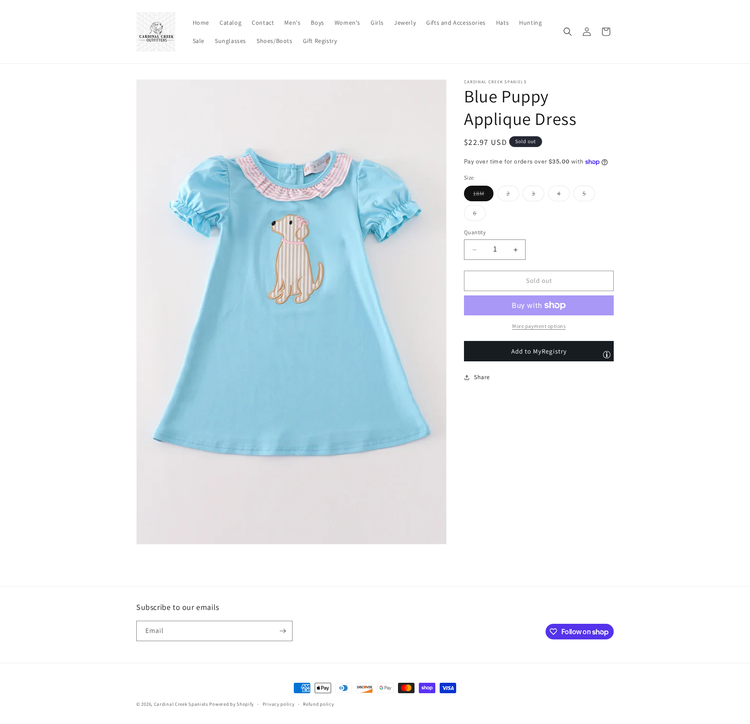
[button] (567, 31)
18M (483, 196)
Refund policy (318, 704)
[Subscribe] (282, 631)
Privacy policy (279, 704)
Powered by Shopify (231, 704)
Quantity (475, 232)
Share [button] (482, 377)
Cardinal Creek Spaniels (181, 704)
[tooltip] (607, 354)
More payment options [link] (539, 326)
